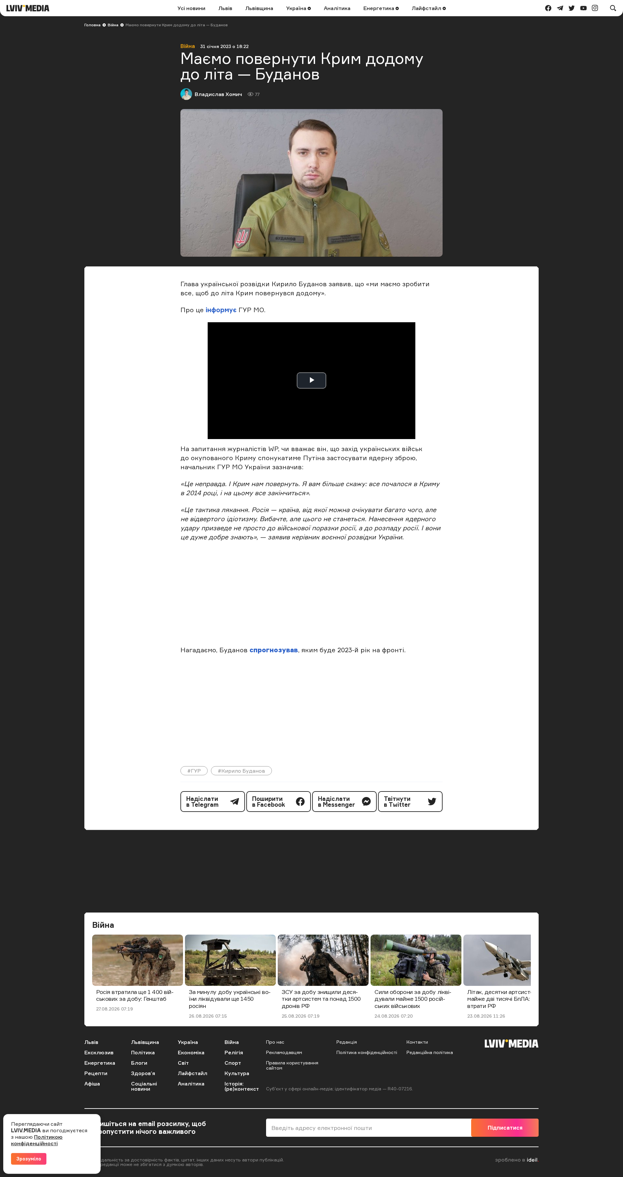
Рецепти (95, 1073)
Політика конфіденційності (366, 1052)
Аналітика (337, 8)
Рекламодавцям (284, 1052)
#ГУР (194, 770)
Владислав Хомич (218, 94)
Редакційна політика (430, 1052)
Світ (183, 1063)
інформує (221, 310)
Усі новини (191, 8)
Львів (225, 8)
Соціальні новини (144, 1086)
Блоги (139, 1063)
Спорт (233, 1063)
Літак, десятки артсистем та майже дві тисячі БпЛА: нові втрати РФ (505, 998)
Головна (92, 24)
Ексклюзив (99, 1052)
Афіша (92, 1083)
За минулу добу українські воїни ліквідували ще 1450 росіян (230, 998)
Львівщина (259, 8)
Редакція (346, 1042)
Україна (297, 8)
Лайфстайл (427, 8)
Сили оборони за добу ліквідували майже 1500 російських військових (412, 998)
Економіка (191, 1052)
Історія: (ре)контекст (242, 1086)
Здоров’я (143, 1073)
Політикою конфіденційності (37, 1140)
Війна (113, 24)
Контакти (417, 1042)
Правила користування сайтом (292, 1065)
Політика (143, 1052)
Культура (237, 1073)
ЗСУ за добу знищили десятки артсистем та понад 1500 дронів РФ (321, 998)
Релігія (234, 1052)
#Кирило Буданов (241, 770)
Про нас (275, 1042)
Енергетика (379, 8)
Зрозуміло (28, 1158)
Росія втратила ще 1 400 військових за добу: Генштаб (135, 995)
